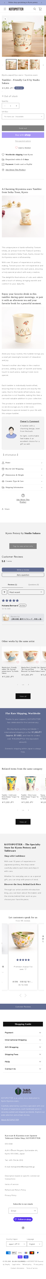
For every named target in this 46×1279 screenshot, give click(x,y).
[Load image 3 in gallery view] (34, 64)
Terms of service (31, 1268)
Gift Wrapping (11, 1047)
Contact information (17, 1268)
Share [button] (7, 509)
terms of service (12, 1184)
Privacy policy (38, 1264)
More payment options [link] (23, 141)
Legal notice (16, 1264)
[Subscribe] (34, 1211)
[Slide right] (43, 65)
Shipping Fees (11, 1054)
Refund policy (27, 1264)
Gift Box (5, 111)
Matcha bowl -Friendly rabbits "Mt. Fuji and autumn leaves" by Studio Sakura (10, 670)
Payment (9, 1032)
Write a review (23, 569)
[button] (5, 9)
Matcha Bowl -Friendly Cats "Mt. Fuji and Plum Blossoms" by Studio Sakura (30, 669)
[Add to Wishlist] (18, 662)
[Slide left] (2, 65)
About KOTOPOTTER (10, 1119)
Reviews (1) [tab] (12, 585)
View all (23, 696)
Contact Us (10, 1068)
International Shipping (15, 1039)
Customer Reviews (23, 1006)
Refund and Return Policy (15, 1190)
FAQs (7, 1061)
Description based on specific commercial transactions (22, 1177)
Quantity (5, 101)
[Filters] (4, 592)
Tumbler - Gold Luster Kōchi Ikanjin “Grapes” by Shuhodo (10, 797)
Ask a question (23, 574)
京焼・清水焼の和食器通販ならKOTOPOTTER (22, 1261)
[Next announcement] (41, 2)
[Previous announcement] (4, 2)
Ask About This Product (16, 170)
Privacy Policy (10, 1195)
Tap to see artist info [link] (23, 546)
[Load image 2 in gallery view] (23, 64)
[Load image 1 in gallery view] (11, 64)
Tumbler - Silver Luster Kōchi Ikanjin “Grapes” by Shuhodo (30, 797)
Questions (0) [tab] (33, 585)
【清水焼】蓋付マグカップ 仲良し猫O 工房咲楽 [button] (27, 619)
